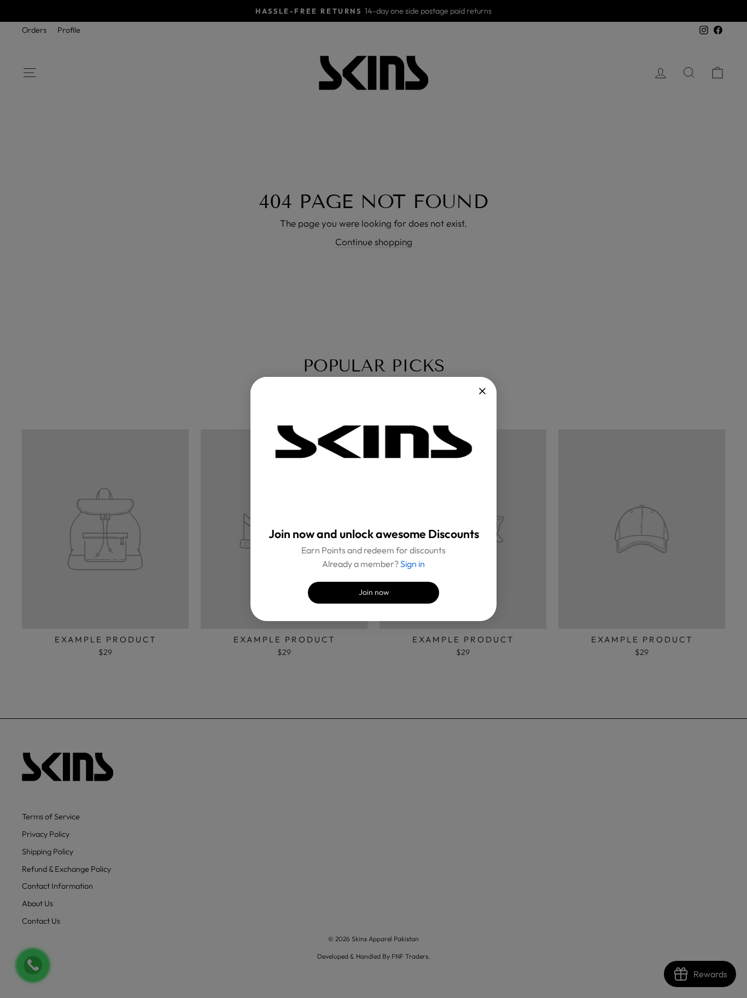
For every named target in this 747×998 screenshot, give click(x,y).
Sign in (412, 563)
